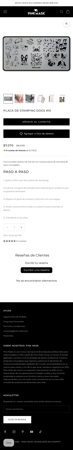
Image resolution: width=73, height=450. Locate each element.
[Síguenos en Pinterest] (22, 431)
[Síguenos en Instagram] (14, 431)
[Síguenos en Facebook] (5, 431)
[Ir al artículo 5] (51, 98)
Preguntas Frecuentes (13, 321)
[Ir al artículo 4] (40, 98)
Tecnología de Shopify (47, 442)
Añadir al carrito (36, 122)
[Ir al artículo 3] (30, 98)
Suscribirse (17, 419)
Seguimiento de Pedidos (14, 317)
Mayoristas (8, 336)
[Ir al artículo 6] (62, 98)
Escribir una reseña (36, 270)
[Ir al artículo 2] (19, 98)
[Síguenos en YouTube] (31, 431)
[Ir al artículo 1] (8, 98)
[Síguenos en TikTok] (40, 431)
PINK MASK (32, 345)
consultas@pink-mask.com (15, 331)
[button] (9, 241)
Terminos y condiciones (14, 326)
